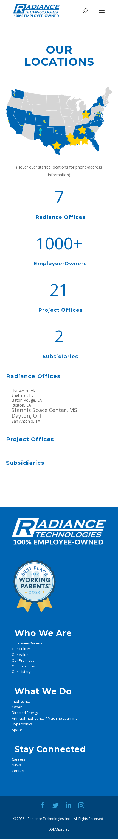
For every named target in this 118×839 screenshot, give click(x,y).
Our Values (21, 654)
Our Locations (23, 666)
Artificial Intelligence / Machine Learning (44, 718)
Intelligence (21, 701)
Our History (21, 671)
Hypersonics (22, 724)
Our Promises (23, 660)
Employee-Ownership (30, 643)
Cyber (17, 707)
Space (17, 729)
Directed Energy (25, 712)
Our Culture (21, 648)
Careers (18, 759)
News (16, 765)
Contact (18, 770)
